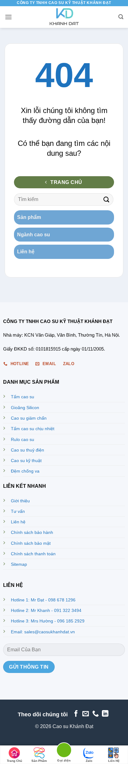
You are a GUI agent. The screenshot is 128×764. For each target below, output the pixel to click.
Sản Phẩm (39, 760)
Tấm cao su (22, 396)
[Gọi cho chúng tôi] (95, 714)
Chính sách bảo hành (32, 532)
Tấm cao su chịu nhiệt (32, 428)
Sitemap (19, 564)
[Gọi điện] (64, 751)
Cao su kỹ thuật (26, 460)
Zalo (89, 760)
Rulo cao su (22, 439)
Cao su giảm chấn (29, 418)
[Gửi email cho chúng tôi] (85, 714)
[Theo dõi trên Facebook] (75, 714)
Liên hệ (18, 521)
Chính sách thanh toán (33, 553)
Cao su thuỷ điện (27, 449)
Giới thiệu (20, 500)
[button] (8, 16)
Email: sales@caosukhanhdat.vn (43, 631)
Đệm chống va (25, 471)
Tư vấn (18, 511)
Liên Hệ (114, 760)
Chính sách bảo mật (31, 543)
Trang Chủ (14, 760)
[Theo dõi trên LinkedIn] (105, 714)
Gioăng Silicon (25, 407)
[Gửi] (106, 199)
